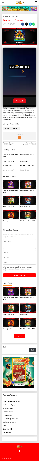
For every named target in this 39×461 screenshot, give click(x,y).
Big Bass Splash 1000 (27, 165)
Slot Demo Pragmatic (11, 128)
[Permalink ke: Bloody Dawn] (11, 215)
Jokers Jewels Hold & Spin (10, 155)
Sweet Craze (24, 170)
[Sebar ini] (22, 24)
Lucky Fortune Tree (9, 170)
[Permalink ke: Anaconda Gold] (11, 200)
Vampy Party (8, 144)
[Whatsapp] (33, 24)
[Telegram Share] (30, 24)
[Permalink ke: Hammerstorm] (28, 200)
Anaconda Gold (8, 161)
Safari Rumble (7, 429)
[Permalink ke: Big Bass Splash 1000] (28, 215)
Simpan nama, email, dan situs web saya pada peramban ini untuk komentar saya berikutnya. (17, 269)
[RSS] (19, 137)
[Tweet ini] (26, 24)
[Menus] (3, 2)
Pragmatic (6, 25)
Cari (4, 347)
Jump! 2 (5, 425)
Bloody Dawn (7, 165)
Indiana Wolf (7, 432)
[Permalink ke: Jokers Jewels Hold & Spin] (11, 184)
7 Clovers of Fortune (29, 144)
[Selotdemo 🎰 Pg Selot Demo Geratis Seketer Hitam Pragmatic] (19, 2)
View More (19, 336)
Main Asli (19, 101)
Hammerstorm (25, 161)
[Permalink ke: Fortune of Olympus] (28, 184)
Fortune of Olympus (27, 155)
